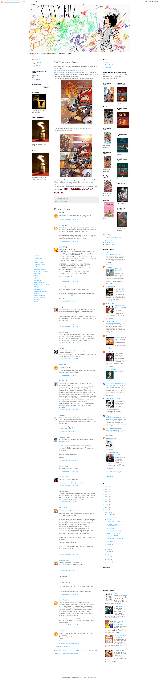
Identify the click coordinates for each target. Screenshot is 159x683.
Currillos (36, 260)
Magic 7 (107, 62)
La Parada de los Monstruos (113, 238)
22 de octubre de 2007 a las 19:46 (69, 643)
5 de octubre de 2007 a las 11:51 (68, 359)
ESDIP (35, 278)
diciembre (110, 514)
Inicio (77, 650)
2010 (107, 504)
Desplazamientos (39, 262)
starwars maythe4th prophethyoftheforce (39, 296)
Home (107, 253)
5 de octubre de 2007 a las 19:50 (68, 501)
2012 (107, 499)
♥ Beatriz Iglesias (111, 369)
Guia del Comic (109, 244)
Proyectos (36, 293)
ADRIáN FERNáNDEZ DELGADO (116, 384)
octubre (109, 519)
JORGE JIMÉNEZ (111, 438)
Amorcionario (118, 400)
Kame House (109, 242)
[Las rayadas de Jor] (112, 452)
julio (108, 546)
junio (108, 549)
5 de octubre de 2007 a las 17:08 (68, 485)
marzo (109, 557)
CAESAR (61, 225)
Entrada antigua (93, 650)
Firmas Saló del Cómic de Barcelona (120, 636)
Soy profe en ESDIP (112, 536)
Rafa (60, 348)
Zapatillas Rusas (111, 352)
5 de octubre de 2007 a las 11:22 (68, 326)
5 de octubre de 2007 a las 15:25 (68, 431)
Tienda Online (34, 53)
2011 (107, 502)
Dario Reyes (62, 437)
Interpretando (37, 280)
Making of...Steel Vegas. (114, 533)
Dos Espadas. (64, 201)
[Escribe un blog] (61, 199)
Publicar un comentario (63, 647)
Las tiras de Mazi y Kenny (41, 284)
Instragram (62, 53)
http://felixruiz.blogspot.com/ (63, 184)
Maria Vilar (62, 381)
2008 (107, 509)
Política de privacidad (111, 254)
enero (109, 562)
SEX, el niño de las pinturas (114, 428)
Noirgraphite (109, 416)
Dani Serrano (63, 477)
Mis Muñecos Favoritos (40, 291)
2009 (107, 507)
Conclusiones (38, 258)
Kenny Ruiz (62, 600)
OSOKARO (109, 267)
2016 (107, 489)
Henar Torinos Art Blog (113, 398)
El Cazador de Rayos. (40, 269)
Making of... (37, 287)
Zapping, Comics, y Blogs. (114, 531)
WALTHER (62, 247)
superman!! (118, 440)
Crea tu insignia (36, 79)
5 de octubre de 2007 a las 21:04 (68, 554)
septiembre (110, 541)
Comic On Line (38, 256)
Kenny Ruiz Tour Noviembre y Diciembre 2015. (119, 622)
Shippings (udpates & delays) (113, 323)
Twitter (69, 53)
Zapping (36, 301)
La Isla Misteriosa (39, 282)
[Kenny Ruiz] (33, 77)
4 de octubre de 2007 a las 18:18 (68, 219)
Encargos (36, 276)
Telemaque (108, 67)
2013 (107, 497)
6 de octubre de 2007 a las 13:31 (68, 594)
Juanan (61, 364)
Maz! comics (109, 336)
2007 (107, 512)
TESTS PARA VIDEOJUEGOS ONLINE (119, 270)
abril (108, 554)
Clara (60, 415)
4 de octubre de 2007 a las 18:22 (68, 241)
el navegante (37, 273)
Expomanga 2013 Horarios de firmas (115, 417)
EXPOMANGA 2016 (119, 606)
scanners (38, 65)
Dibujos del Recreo (39, 264)
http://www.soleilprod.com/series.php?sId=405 (68, 70)
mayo (108, 552)
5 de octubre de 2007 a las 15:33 (68, 460)
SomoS (108, 430)
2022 (107, 487)
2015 (107, 492)
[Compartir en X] (63, 199)
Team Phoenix (109, 65)
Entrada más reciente (60, 650)
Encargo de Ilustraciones (48, 53)
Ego (60, 307)
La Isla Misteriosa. (119, 650)
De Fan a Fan (109, 240)
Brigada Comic (110, 321)
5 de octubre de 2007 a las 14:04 (68, 409)
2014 (107, 494)
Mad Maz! (117, 337)
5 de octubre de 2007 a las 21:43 (68, 570)
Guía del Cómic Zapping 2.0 (114, 472)
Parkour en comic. (112, 528)
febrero (109, 559)
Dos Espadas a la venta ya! (115, 521)
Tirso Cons (62, 507)
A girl (116, 353)
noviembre (110, 517)
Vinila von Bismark (119, 371)
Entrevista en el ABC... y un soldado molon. (114, 525)
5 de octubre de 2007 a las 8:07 (68, 301)
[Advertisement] (38, 216)
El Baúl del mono (111, 286)
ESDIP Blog (109, 476)
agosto (109, 544)
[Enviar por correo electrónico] (59, 199)
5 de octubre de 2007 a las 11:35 (68, 342)
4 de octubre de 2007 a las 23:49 (68, 281)
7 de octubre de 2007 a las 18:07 (68, 625)
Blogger (94, 678)
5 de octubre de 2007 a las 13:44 (68, 375)
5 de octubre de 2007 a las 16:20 (68, 471)
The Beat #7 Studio (111, 304)
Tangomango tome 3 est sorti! (113, 385)
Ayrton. (116, 593)
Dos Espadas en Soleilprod (115, 538)
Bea (60, 631)
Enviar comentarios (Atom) (70, 653)
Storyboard (37, 299)
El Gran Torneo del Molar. (41, 271)
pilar (60, 213)
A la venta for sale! (119, 288)
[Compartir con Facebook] (65, 199)
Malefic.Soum (38, 289)
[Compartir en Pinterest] (67, 199)
